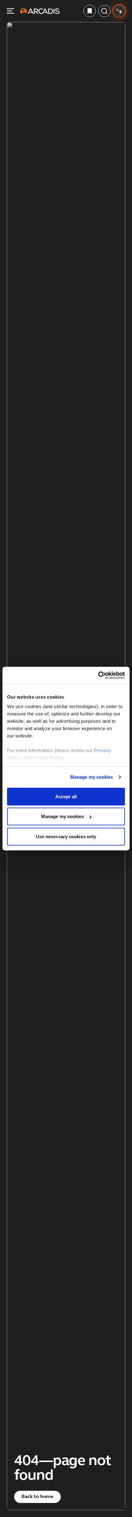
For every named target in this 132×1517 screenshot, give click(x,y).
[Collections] (89, 11)
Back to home (37, 1496)
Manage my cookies (91, 777)
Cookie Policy (48, 757)
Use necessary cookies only (66, 836)
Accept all (66, 796)
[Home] (40, 11)
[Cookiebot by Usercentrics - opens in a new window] (98, 675)
